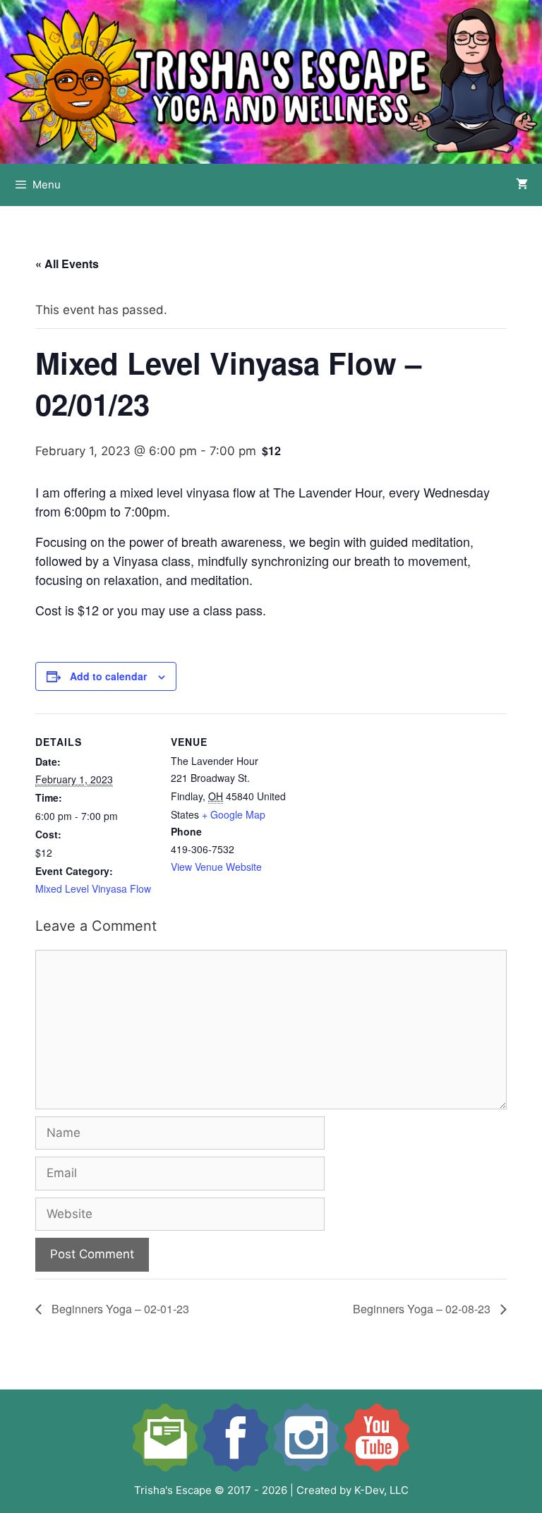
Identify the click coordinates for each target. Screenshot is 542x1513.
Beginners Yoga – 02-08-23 (423, 1309)
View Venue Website (216, 867)
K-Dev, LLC (381, 1490)
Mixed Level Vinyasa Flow (93, 888)
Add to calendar (108, 676)
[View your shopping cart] (522, 185)
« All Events (67, 263)
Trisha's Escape (173, 1490)
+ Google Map (233, 814)
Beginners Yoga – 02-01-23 (119, 1309)
